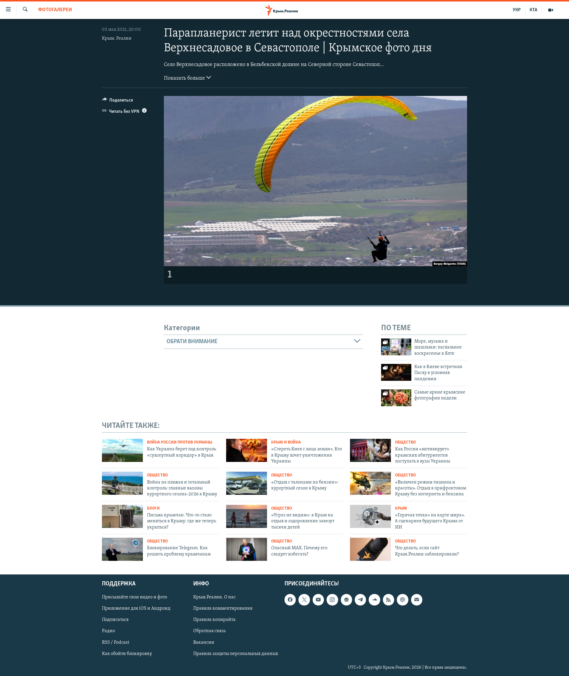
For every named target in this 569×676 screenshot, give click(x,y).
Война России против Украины (179, 442)
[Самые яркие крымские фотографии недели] (396, 397)
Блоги (153, 508)
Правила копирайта (214, 619)
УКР (517, 10)
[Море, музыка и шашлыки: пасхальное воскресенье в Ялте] (396, 346)
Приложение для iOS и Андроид (136, 608)
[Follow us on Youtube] (318, 599)
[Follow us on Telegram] (360, 599)
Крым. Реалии (117, 38)
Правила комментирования (222, 608)
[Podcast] (402, 599)
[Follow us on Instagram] (332, 599)
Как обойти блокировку (127, 653)
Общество (405, 442)
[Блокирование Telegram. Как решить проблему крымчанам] (122, 549)
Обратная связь (209, 631)
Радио (108, 631)
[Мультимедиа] (551, 10)
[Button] (117, 101)
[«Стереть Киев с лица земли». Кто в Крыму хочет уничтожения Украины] (246, 450)
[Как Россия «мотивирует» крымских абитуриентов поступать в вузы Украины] (370, 450)
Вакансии (203, 642)
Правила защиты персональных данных (235, 653)
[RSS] (388, 599)
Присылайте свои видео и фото (134, 597)
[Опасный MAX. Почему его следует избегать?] (246, 549)
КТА (533, 10)
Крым (401, 508)
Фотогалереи (55, 10)
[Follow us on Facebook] (290, 599)
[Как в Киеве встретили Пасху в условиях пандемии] (396, 372)
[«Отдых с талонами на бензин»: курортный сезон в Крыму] (246, 483)
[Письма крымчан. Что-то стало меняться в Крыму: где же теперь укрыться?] (122, 516)
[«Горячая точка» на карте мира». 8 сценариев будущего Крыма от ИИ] (370, 516)
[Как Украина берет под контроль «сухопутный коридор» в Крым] (122, 450)
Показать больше (185, 78)
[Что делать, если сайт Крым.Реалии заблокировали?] (370, 549)
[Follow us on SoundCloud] (374, 599)
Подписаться (115, 619)
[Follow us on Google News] (346, 599)
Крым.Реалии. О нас (214, 597)
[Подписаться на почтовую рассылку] (416, 599)
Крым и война (286, 442)
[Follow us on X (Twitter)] (304, 599)
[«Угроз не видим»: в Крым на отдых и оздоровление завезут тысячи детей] (246, 516)
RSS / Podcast (115, 642)
